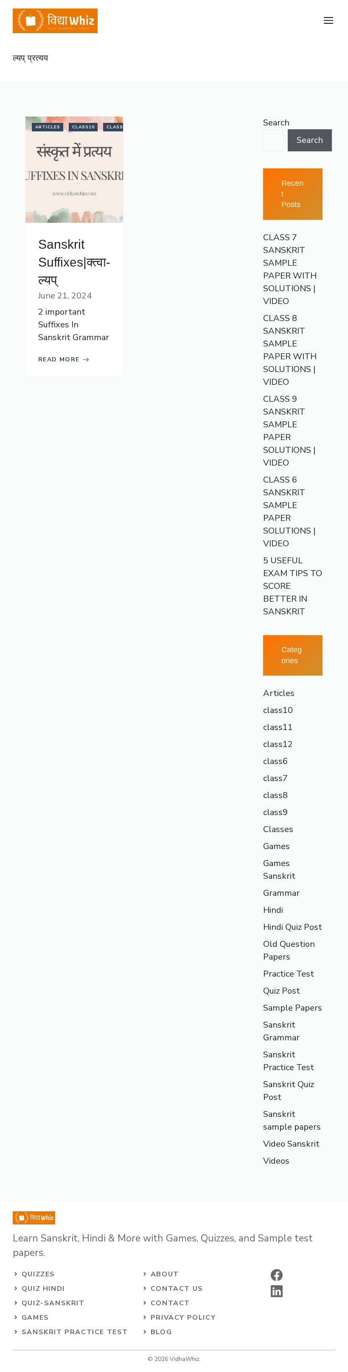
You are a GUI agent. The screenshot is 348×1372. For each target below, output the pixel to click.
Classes (278, 829)
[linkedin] (277, 1291)
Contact (170, 1303)
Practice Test (288, 974)
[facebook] (277, 1275)
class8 (275, 795)
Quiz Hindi (43, 1288)
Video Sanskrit (291, 1144)
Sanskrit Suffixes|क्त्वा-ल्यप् (74, 262)
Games (276, 846)
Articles (47, 127)
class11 (118, 127)
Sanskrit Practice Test (75, 1332)
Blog (161, 1332)
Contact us (177, 1288)
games (35, 1317)
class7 (275, 778)
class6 (275, 761)
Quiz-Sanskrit (53, 1303)
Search (276, 122)
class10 (83, 127)
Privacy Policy (183, 1317)
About (165, 1274)
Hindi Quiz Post (292, 927)
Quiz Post (281, 991)
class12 (278, 744)
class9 (275, 812)
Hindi (273, 910)
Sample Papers (292, 1008)
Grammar (281, 893)
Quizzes (38, 1274)
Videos (276, 1161)
